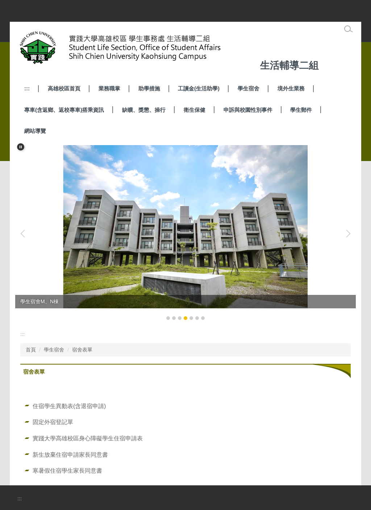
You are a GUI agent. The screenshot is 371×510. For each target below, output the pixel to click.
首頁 (31, 350)
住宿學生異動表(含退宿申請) (69, 406)
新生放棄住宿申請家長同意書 (70, 454)
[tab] (168, 318)
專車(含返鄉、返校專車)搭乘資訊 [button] (64, 110)
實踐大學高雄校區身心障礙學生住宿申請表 (88, 438)
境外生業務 (291, 88)
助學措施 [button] (149, 88)
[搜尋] (348, 29)
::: (27, 88)
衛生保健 (194, 110)
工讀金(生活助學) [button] (199, 88)
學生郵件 (301, 110)
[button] (20, 147)
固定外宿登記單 (53, 422)
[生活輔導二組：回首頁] (137, 49)
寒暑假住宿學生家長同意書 (67, 470)
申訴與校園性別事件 (248, 110)
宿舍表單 (82, 350)
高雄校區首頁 (64, 88)
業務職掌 (109, 88)
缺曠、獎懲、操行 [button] (144, 110)
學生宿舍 (248, 88)
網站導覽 (35, 131)
